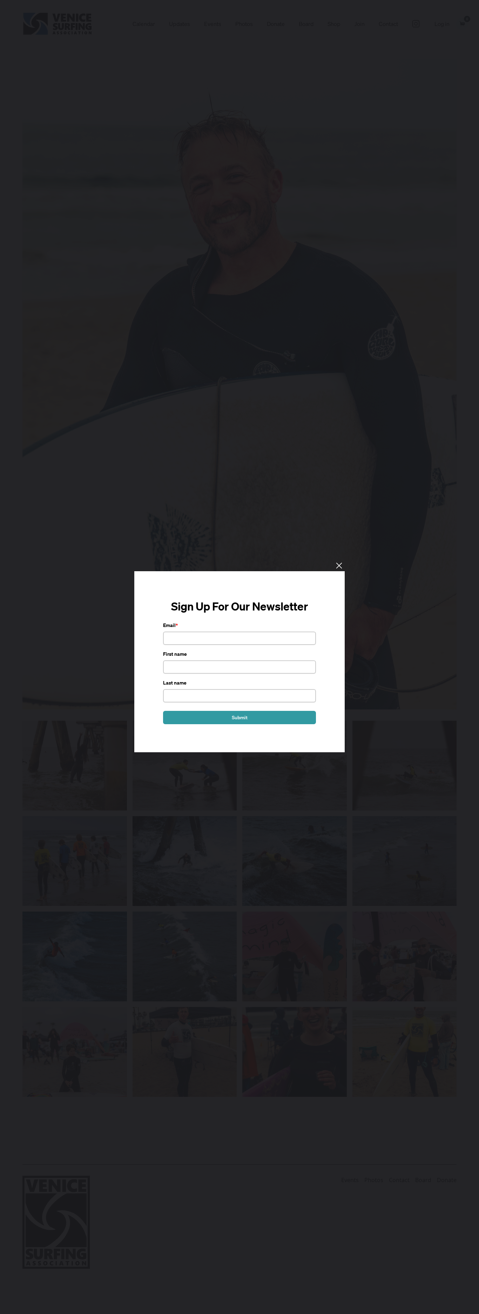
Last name (175, 682)
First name (175, 654)
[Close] (339, 565)
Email (169, 625)
